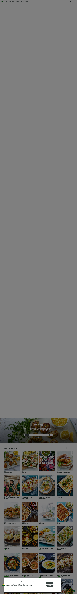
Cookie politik (30, 585)
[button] (3, 585)
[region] (32, 585)
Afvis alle (49, 585)
